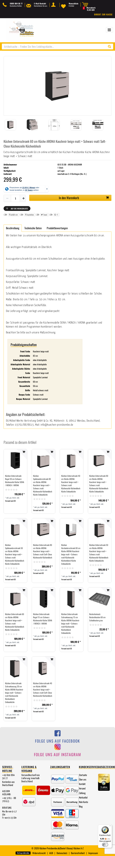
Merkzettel (83, 798)
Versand (82, 788)
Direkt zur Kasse (103, 14)
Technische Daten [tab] (33, 228)
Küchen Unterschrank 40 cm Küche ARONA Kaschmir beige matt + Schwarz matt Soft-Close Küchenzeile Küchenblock (42, 689)
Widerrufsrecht (39, 853)
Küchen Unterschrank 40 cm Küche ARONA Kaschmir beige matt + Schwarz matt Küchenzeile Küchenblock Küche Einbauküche (70, 483)
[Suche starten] (110, 46)
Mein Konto (83, 802)
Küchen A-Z (79, 848)
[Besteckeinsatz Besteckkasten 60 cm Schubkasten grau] (99, 599)
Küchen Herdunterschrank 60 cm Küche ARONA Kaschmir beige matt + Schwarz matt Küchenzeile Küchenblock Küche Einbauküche (70, 554)
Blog (81, 806)
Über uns (82, 780)
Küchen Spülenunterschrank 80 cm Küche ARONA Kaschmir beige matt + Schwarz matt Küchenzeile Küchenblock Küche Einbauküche (42, 485)
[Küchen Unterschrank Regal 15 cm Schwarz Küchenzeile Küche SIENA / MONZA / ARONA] (43, 599)
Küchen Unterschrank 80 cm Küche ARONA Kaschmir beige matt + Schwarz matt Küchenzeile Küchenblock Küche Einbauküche (98, 483)
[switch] (105, 844)
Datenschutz (62, 853)
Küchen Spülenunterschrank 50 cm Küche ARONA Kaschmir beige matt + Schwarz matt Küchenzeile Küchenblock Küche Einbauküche (14, 554)
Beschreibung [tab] (12, 228)
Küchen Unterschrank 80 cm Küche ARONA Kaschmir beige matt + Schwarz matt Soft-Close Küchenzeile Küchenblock (42, 551)
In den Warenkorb (69, 197)
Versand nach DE (10, 501)
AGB (51, 853)
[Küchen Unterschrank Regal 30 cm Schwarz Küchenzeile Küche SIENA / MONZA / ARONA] (15, 460)
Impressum (93, 853)
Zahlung (82, 793)
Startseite (83, 775)
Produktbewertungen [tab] (57, 228)
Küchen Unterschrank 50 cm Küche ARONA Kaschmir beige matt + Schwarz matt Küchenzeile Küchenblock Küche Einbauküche (98, 552)
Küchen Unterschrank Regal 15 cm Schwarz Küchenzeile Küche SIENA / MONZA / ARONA (42, 618)
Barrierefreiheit (78, 853)
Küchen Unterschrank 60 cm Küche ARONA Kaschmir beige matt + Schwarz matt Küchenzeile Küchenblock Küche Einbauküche (14, 621)
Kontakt (82, 784)
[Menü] (110, 826)
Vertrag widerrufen (23, 853)
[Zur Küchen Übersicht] (23, 30)
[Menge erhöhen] (23, 198)
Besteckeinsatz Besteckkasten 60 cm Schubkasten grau (97, 617)
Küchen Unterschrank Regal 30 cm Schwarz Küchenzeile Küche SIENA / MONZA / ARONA (14, 480)
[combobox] (57, 46)
